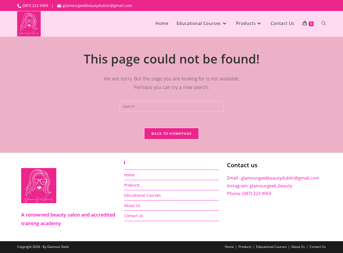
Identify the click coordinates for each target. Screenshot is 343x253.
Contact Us (133, 215)
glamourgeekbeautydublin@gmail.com (97, 5)
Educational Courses (142, 195)
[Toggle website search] (324, 23)
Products (132, 185)
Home (129, 174)
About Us (132, 205)
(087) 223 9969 (36, 5)
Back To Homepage (171, 133)
